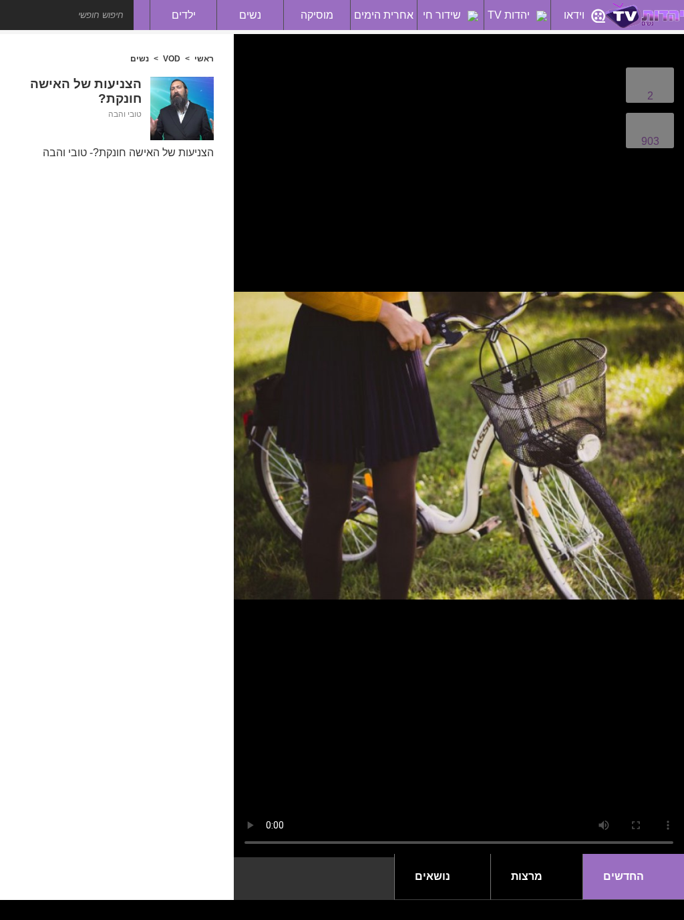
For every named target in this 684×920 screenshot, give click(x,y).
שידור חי (442, 15)
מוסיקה (317, 15)
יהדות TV (509, 15)
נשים (250, 15)
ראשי (204, 58)
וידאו (574, 15)
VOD (171, 58)
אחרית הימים (383, 15)
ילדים (184, 15)
